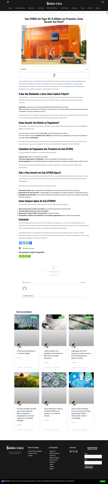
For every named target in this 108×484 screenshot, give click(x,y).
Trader (82, 8)
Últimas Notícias (20, 8)
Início (10, 8)
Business (74, 8)
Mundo (98, 8)
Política (90, 8)
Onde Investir (65, 8)
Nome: (86, 453)
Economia (41, 8)
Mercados (31, 8)
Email (85, 460)
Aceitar (102, 481)
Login (83, 282)
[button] (86, 69)
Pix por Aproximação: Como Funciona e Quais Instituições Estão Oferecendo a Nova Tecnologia (80, 413)
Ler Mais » (19, 357)
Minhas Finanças (52, 8)
